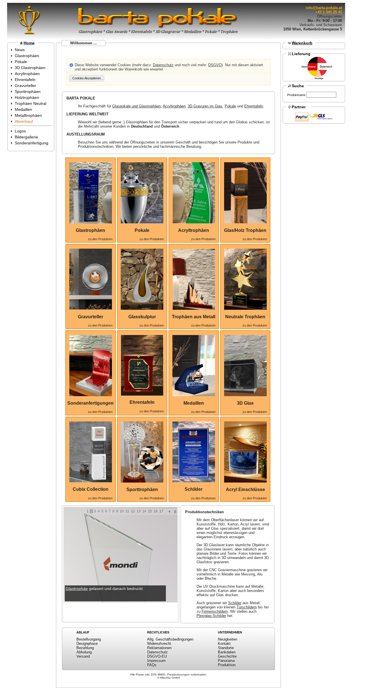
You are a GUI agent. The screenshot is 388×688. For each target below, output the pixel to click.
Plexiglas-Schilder (211, 616)
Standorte (226, 648)
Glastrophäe (77, 588)
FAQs (152, 665)
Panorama (226, 660)
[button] (86, 78)
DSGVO (215, 65)
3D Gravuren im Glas (205, 106)
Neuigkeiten (227, 639)
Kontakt (224, 643)
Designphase (87, 643)
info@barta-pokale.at (324, 8)
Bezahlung (85, 648)
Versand (83, 656)
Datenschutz (163, 65)
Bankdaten (226, 652)
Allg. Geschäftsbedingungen (170, 639)
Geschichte (227, 656)
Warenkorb (302, 43)
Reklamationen (159, 648)
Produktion (226, 665)
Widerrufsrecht (159, 643)
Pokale (230, 106)
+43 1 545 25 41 (328, 12)
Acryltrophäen (174, 106)
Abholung (84, 652)
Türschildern (247, 607)
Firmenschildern (215, 611)
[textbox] (321, 95)
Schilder (234, 603)
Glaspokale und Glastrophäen (136, 106)
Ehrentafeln (253, 106)
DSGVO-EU (157, 656)
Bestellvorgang (88, 639)
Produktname (296, 95)
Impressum (156, 660)
